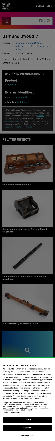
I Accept (27, 420)
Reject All (27, 428)
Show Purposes (27, 436)
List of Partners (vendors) (13, 413)
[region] (27, 399)
